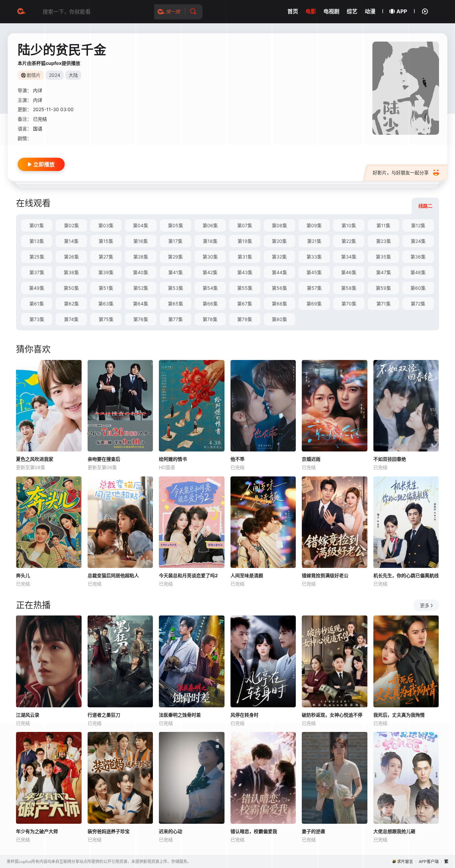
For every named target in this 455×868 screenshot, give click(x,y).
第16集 (140, 241)
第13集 (36, 241)
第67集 (244, 303)
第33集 (314, 257)
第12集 (418, 225)
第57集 (314, 288)
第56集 (279, 288)
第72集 (418, 303)
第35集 (383, 257)
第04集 (140, 225)
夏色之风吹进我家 (34, 459)
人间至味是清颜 (246, 575)
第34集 (348, 257)
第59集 (383, 288)
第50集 (71, 288)
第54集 (210, 288)
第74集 (71, 319)
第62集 (71, 303)
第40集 (140, 272)
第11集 (383, 225)
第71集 (383, 303)
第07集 (244, 225)
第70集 (348, 303)
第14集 (71, 241)
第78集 (210, 319)
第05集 (175, 225)
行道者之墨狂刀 (104, 715)
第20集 (279, 241)
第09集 (314, 225)
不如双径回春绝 (389, 459)
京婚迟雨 (311, 459)
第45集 (314, 272)
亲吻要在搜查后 (104, 459)
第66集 (210, 303)
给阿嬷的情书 (173, 459)
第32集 (279, 257)
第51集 (106, 288)
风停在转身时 (244, 715)
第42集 (210, 272)
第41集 (175, 272)
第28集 (140, 257)
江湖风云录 (27, 715)
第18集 (210, 241)
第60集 (418, 288)
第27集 (106, 257)
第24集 (418, 241)
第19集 (244, 241)
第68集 (279, 303)
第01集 (36, 225)
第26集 (71, 257)
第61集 (36, 303)
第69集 (314, 303)
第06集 (210, 225)
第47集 (383, 272)
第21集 (314, 241)
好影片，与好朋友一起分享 (401, 172)
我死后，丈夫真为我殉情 (399, 715)
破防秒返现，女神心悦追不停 (332, 715)
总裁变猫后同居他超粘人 (113, 575)
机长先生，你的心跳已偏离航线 (406, 575)
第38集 (71, 272)
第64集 (140, 303)
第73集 (36, 319)
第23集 (383, 241)
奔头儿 (23, 575)
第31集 (244, 257)
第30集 (210, 257)
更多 (424, 605)
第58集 (348, 288)
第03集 (106, 225)
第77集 (175, 319)
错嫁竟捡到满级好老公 (325, 575)
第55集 (244, 288)
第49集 (36, 288)
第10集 (348, 225)
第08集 (279, 225)
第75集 (106, 319)
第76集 (140, 319)
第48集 (418, 272)
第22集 (348, 241)
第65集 (175, 303)
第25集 (36, 257)
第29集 (175, 257)
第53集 (175, 288)
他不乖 (237, 459)
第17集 (175, 241)
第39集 (106, 272)
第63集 (106, 303)
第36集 (418, 257)
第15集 (106, 241)
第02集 (71, 225)
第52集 (140, 288)
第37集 (36, 272)
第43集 (244, 272)
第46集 (348, 272)
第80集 (279, 319)
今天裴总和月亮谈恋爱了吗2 (188, 575)
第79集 (244, 319)
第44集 (279, 272)
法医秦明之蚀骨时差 (180, 715)
